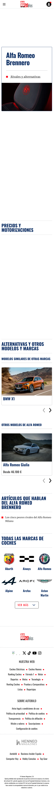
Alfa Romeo (44, 568)
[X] (24, 653)
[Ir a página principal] (26, 4)
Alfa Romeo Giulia (16, 465)
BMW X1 (9, 399)
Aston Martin (44, 592)
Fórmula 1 (30, 674)
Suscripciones (34, 723)
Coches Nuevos (35, 669)
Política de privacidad (15, 713)
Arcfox (26, 590)
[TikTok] (29, 653)
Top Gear (43, 759)
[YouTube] (34, 653)
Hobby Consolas (29, 759)
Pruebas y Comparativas (34, 684)
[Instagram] (39, 653)
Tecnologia (36, 679)
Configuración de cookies (26, 728)
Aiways (27, 568)
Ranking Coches (15, 674)
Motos (25, 679)
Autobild (13, 753)
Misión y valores (17, 723)
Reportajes (31, 689)
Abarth (9, 568)
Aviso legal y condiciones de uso (25, 708)
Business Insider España (31, 753)
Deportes (14, 679)
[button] (50, 410)
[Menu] (4, 4)
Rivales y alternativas (25, 76)
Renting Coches (13, 684)
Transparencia (15, 718)
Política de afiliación (33, 718)
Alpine (9, 590)
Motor (40, 674)
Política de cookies (37, 713)
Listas (20, 689)
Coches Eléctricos (17, 669)
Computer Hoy (12, 759)
